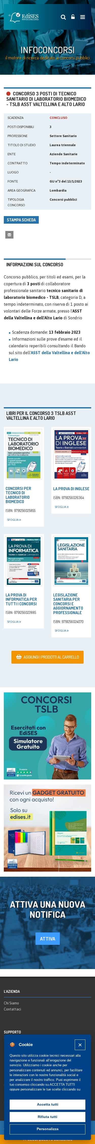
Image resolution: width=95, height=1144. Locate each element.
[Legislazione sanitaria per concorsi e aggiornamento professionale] (71, 561)
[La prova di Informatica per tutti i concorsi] (24, 561)
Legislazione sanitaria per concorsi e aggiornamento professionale (68, 603)
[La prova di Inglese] (71, 454)
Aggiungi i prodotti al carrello (51, 657)
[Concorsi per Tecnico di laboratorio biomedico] (24, 454)
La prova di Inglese (71, 488)
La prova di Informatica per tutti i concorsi (21, 599)
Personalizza (48, 1129)
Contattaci (12, 1009)
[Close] (80, 1044)
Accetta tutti (47, 1104)
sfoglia (13, 520)
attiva (47, 938)
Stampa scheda (21, 219)
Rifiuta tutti (47, 1117)
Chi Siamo (11, 1003)
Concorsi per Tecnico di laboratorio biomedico (18, 495)
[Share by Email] (9, 234)
